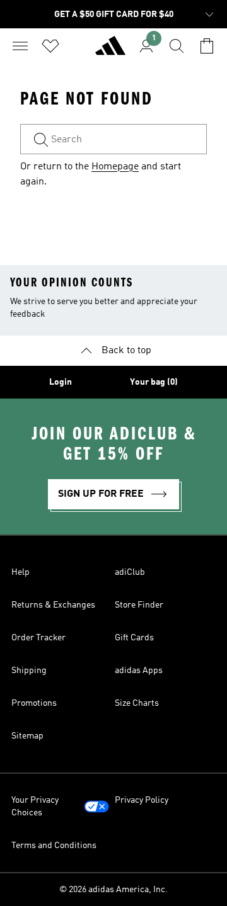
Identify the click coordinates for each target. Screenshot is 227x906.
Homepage (115, 167)
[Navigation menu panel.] (20, 46)
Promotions (34, 703)
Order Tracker (38, 637)
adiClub (130, 572)
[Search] (176, 46)
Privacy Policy (141, 800)
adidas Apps (139, 670)
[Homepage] (110, 51)
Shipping (29, 670)
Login (60, 382)
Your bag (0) (154, 382)
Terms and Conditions (53, 845)
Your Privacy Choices (35, 806)
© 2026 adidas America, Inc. (113, 889)
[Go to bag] (207, 46)
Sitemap (27, 736)
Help (20, 572)
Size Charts (137, 703)
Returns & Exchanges (53, 605)
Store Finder (139, 605)
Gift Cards (134, 637)
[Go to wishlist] (50, 46)
